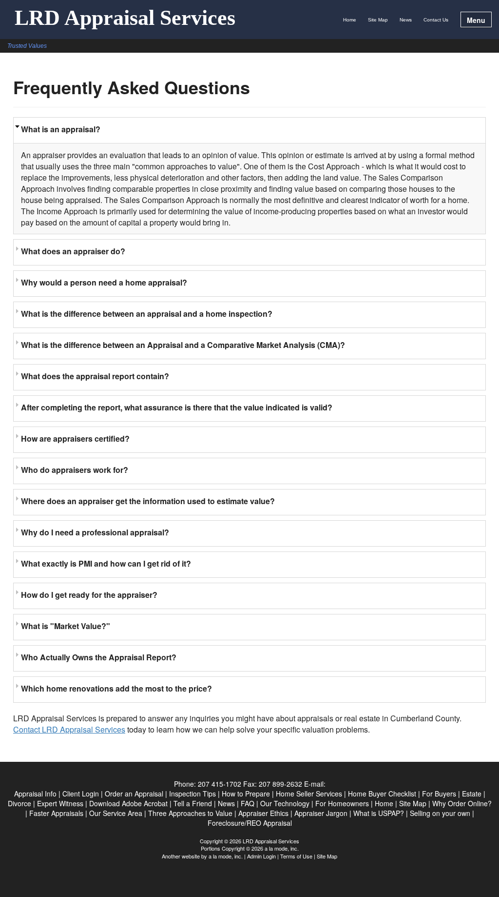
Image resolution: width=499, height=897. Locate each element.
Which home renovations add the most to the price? (116, 688)
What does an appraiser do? (73, 251)
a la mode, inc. (226, 856)
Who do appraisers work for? (74, 469)
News (406, 19)
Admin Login (261, 856)
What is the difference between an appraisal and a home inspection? (146, 313)
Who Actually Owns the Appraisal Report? (98, 657)
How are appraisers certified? (75, 438)
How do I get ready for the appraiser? (89, 594)
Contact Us (435, 19)
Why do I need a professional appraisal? (95, 532)
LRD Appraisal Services (125, 18)
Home (349, 19)
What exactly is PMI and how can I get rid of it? (106, 563)
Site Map (378, 19)
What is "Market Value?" (65, 626)
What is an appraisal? (60, 129)
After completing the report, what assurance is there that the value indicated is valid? (176, 407)
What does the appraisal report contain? (95, 376)
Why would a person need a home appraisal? (104, 282)
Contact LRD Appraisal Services (69, 729)
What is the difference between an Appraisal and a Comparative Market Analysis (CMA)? (183, 344)
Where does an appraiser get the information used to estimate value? (148, 501)
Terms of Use (296, 856)
